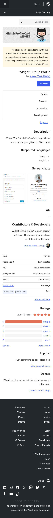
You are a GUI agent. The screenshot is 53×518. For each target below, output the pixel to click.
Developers (44, 440)
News (47, 412)
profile (18, 292)
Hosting (46, 417)
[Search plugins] (21, 22)
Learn (47, 430)
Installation (42, 108)
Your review (44, 345)
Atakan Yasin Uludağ (40, 76)
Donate (20, 440)
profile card (8, 292)
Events (21, 435)
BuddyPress (42, 468)
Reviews (43, 101)
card (24, 292)
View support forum (40, 366)
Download (44, 84)
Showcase (20, 407)
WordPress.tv (42, 445)
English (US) (8, 285)
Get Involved (18, 430)
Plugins (21, 417)
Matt (46, 459)
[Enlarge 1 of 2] (46, 176)
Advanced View (42, 299)
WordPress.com (41, 454)
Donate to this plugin (39, 390)
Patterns (21, 421)
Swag (21, 445)
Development (40, 115)
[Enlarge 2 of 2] (21, 176)
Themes (21, 412)
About (47, 407)
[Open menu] (4, 4)
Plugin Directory (43, 12)
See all (6, 345)
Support (44, 122)
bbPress (44, 463)
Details (44, 94)
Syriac (41, 480)
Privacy (46, 421)
